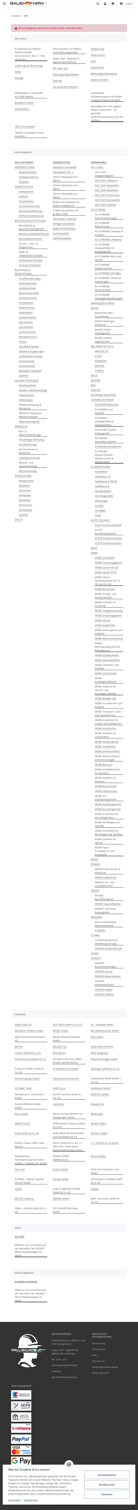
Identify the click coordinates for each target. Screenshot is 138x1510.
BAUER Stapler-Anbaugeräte (103, 331)
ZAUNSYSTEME (23, 475)
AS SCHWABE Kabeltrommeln (103, 266)
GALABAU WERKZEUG (27, 380)
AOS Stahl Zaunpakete (107, 200)
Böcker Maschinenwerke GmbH (66, 1038)
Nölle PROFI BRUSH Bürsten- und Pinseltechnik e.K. (69, 1135)
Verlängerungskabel (30, 370)
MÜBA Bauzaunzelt (105, 786)
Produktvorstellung (26, 1281)
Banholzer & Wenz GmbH (29, 1030)
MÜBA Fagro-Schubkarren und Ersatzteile (105, 851)
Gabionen (24, 485)
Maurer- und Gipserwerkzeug (28, 464)
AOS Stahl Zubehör (105, 204)
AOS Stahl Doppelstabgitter (104, 174)
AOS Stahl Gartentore (107, 185)
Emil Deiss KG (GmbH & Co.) (30, 1059)
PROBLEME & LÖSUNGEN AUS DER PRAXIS (29, 94)
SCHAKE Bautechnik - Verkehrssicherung (107, 941)
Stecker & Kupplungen (31, 351)
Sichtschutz (25, 505)
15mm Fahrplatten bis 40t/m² (65, 187)
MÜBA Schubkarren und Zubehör (108, 705)
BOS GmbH (97, 1036)
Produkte (100, 930)
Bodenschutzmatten (64, 228)
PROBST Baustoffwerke (108, 903)
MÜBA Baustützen (105, 589)
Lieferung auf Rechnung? (29, 65)
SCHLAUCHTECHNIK (30, 265)
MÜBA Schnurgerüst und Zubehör (109, 631)
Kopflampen (25, 312)
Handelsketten (103, 491)
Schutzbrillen (26, 201)
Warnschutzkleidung (30, 211)
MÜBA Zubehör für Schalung (105, 604)
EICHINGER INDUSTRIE (103, 394)
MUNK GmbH (98, 1123)
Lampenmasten (27, 317)
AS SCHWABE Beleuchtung (102, 224)
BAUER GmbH (60, 1030)
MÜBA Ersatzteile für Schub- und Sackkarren (108, 721)
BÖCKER (95, 380)
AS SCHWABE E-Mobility (108, 239)
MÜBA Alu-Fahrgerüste (108, 809)
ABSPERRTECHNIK (25, 167)
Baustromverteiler (29, 293)
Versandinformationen (65, 86)
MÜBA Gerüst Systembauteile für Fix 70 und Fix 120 (107, 581)
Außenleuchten (27, 288)
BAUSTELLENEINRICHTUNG (34, 234)
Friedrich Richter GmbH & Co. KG (29, 1070)
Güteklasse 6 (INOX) (106, 481)
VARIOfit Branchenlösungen (105, 964)
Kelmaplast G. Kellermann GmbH (29, 1096)
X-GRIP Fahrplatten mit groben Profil (65, 212)
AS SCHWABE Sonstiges (108, 273)
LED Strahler (26, 322)
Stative (22, 341)
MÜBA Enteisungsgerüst (108, 562)
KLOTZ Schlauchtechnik (108, 525)
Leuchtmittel (26, 327)
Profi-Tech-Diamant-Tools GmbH (105, 1171)
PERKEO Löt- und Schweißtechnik (104, 884)
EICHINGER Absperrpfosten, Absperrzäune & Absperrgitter (104, 456)
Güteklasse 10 (103, 476)
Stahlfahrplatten (62, 238)
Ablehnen (107, 1494)
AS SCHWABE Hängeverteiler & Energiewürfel (104, 248)
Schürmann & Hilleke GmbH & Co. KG (106, 1181)
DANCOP (96, 390)
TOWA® (99, 370)
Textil (98, 515)
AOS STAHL (97, 167)
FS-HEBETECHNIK (100, 466)
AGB (93, 61)
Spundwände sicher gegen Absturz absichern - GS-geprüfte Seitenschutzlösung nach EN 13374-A (107, 113)
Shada (18, 1188)
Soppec (95, 1188)
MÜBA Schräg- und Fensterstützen (105, 595)
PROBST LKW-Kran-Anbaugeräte (105, 910)
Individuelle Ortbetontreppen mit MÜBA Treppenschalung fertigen (106, 96)
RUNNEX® (101, 360)
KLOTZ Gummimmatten (108, 543)
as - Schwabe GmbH (102, 1024)
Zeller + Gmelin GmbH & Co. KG (30, 1210)
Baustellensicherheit (30, 238)
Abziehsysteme (27, 385)
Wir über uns (60, 68)
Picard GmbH (98, 1156)
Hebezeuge (101, 500)
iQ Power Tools (23, 1088)
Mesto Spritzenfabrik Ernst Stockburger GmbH (68, 1115)
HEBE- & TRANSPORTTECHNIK (30, 253)
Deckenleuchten (28, 297)
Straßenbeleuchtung (30, 356)
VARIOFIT (96, 958)
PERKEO (95, 864)
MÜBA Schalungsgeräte (108, 615)
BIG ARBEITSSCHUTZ (102, 346)
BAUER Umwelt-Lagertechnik (104, 339)
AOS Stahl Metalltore (106, 190)
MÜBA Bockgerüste (105, 698)
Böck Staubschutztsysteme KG (30, 1038)
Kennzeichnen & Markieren (28, 451)
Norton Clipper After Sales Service (29, 1144)
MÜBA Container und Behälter (107, 666)
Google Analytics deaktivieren (43, 1505)
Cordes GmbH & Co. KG (28, 1052)
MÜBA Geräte (102, 620)
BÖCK (94, 375)
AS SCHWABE (98, 209)
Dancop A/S (59, 1052)
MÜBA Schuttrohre (105, 728)
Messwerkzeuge (28, 471)
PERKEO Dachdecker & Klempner (107, 870)
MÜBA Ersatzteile (104, 557)
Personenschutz (28, 336)
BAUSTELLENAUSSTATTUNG (30, 220)
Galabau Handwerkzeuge (33, 390)
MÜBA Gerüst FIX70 (106, 572)
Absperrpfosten (28, 172)
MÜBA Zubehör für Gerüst (105, 840)
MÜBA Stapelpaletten (107, 655)
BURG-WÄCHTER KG (102, 1046)
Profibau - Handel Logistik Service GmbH (29, 1181)
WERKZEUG (21, 426)
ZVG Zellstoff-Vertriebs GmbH (65, 1210)
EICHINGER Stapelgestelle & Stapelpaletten (104, 421)
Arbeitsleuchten (28, 283)
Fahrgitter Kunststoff (64, 167)
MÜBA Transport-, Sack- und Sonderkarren (108, 713)
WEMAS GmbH (61, 1198)
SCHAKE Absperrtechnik (108, 948)
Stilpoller (24, 181)
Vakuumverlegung (29, 421)
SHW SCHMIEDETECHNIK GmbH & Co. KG (66, 1190)
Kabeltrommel (27, 307)
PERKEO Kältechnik (105, 877)
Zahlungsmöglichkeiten (66, 74)
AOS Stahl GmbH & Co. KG (67, 1024)
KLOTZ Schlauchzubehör (109, 538)
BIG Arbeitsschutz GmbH (105, 1030)
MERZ (94, 548)
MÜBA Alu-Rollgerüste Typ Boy (107, 824)
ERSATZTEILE (22, 109)
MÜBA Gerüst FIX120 (106, 567)
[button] (99, 3)
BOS (93, 385)
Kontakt (19, 78)
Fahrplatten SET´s (63, 172)
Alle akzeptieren (107, 1474)
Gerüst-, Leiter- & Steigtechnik (28, 245)
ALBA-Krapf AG (23, 1024)
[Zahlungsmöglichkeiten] (21, 1395)
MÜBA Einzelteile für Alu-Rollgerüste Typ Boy (108, 832)
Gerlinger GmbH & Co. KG (105, 1068)
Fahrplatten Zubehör (64, 218)
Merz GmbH (21, 1113)
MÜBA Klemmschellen (107, 751)
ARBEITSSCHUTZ (24, 186)
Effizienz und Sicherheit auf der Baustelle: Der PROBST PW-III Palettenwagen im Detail (30, 1250)
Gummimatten (61, 233)
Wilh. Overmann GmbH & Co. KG (105, 1200)
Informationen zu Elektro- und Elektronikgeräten (67, 50)
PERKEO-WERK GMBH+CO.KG (61, 1158)
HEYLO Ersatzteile (25, 126)
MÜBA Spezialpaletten (107, 660)
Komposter (25, 495)
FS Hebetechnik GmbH (65, 1068)
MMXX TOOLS (22, 1123)
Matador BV (97, 1104)
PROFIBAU (96, 917)
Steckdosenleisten (29, 346)
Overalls (23, 196)
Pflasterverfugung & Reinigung (30, 406)
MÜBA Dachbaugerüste (108, 804)
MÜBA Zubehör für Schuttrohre (105, 735)
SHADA (95, 953)
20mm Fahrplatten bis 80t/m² (65, 195)
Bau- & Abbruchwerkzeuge (30, 433)
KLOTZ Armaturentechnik (105, 531)
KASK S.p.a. (59, 1088)
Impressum (14, 1500)
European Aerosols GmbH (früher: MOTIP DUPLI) (67, 1060)
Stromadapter (26, 361)
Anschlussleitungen (30, 278)
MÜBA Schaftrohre (105, 746)
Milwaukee (97, 1113)
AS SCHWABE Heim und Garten (108, 258)
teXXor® (99, 365)
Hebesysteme (26, 395)
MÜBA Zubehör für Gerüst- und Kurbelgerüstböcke (105, 690)
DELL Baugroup (99, 1052)
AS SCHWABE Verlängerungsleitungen (108, 296)
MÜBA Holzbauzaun (106, 791)
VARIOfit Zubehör (104, 994)
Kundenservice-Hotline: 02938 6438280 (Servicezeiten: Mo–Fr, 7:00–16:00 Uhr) (30, 54)
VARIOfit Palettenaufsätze (104, 983)
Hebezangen (26, 399)
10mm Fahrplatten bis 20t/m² (65, 178)
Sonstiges (100, 510)
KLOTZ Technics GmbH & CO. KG (67, 1096)
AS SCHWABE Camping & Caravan (109, 233)
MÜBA (94, 552)
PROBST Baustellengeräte (104, 897)
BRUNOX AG (59, 1046)
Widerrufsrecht (99, 79)
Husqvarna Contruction (66, 1078)
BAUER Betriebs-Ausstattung (104, 314)
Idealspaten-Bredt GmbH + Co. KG (106, 1080)
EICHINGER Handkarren (108, 446)
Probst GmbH (60, 1169)
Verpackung (97, 48)
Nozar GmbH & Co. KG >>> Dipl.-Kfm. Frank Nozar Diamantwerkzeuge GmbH (67, 1146)
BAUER (94, 308)
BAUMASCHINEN (24, 102)
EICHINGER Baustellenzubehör (105, 440)
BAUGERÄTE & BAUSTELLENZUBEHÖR (31, 227)
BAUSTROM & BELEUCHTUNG (23, 272)
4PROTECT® (102, 351)
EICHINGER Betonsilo (106, 404)
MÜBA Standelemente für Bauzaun (107, 771)
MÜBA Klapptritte (105, 625)
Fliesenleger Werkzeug (31, 439)
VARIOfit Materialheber (108, 976)
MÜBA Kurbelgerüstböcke (105, 680)
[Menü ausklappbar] (4, 2)
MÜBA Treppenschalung (108, 610)
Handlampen (26, 302)
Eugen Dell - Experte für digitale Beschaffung (66, 60)
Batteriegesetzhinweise (104, 73)
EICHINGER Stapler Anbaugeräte (105, 431)
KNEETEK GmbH (100, 1094)
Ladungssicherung (29, 457)
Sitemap (57, 80)
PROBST (95, 890)
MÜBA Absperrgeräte (107, 741)
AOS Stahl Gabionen (106, 180)
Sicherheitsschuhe (29, 206)
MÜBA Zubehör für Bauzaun (105, 779)
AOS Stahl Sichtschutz (107, 195)
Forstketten (101, 471)
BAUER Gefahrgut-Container (105, 323)
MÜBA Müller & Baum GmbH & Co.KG (69, 1125)
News (18, 71)
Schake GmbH (60, 1179)
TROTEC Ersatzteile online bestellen (29, 134)
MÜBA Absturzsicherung (109, 638)
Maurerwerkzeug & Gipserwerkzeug (105, 923)
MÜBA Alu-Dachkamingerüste (105, 797)
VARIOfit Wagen (103, 989)
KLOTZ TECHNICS (100, 520)
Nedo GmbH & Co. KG (27, 1133)
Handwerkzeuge (28, 444)
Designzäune (26, 480)
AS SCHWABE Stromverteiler (103, 288)
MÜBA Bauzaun (103, 764)
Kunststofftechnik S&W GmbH (28, 1105)
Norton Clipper (99, 1133)
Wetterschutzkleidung (31, 215)
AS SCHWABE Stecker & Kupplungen (108, 279)
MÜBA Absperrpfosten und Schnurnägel (107, 758)
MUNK (94, 859)
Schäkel (99, 505)
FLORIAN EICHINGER (102, 399)
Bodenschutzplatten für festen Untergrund (66, 203)
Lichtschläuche (27, 331)
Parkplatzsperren (28, 177)
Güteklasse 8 (102, 486)
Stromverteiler (27, 365)
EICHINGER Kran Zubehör (104, 411)
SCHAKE (95, 935)
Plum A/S (20, 1169)
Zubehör (23, 375)
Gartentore (25, 490)
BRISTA (19, 1046)
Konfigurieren (107, 1484)
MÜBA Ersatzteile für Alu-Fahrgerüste (106, 815)
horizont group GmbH (27, 1078)
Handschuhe (26, 191)
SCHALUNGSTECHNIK (31, 260)
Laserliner (58, 1104)
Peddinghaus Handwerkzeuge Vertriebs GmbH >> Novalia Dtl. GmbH (31, 1160)
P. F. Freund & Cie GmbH (104, 1143)
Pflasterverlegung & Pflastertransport (30, 415)
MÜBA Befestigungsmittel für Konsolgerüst (107, 647)
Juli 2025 (19, 1236)
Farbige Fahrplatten (64, 223)
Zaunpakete (25, 509)
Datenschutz (31, 1500)
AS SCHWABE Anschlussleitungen (106, 216)
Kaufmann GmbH (100, 1088)
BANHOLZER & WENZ (102, 303)
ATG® (98, 356)
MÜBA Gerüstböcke (106, 673)
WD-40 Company (24, 1198)
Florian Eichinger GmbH (104, 1059)
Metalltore (24, 500)
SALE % (19, 519)
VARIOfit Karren (103, 971)
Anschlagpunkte (104, 495)
